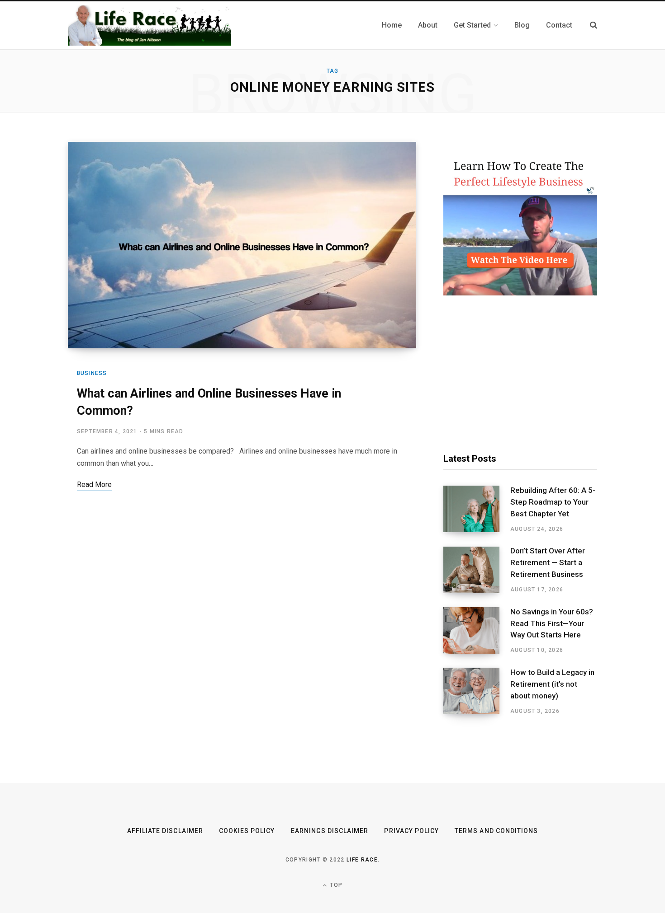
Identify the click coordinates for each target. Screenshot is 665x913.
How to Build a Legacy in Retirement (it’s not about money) (552, 684)
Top (335, 885)
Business (92, 373)
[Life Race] (149, 25)
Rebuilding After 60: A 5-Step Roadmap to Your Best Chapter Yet (552, 502)
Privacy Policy (411, 830)
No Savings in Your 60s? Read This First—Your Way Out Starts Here (551, 623)
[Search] (593, 25)
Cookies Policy (247, 830)
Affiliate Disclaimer (165, 830)
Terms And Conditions (496, 830)
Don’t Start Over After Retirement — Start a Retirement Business (547, 562)
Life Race (362, 860)
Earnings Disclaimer (330, 830)
